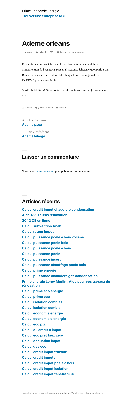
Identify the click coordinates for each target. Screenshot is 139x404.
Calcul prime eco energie (42, 291)
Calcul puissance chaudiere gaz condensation (60, 276)
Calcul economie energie (42, 313)
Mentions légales (94, 393)
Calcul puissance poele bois (45, 243)
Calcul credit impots (38, 357)
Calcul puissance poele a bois (46, 248)
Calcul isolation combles (42, 302)
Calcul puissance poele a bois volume (53, 237)
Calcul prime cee (36, 297)
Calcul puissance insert (41, 259)
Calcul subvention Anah (41, 226)
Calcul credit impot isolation (45, 369)
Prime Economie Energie (40, 11)
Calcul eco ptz (34, 324)
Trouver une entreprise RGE (44, 16)
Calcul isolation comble (41, 308)
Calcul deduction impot (41, 341)
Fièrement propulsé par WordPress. (65, 393)
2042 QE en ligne (36, 220)
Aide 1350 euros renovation (44, 215)
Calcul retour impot (38, 231)
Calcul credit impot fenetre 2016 (48, 374)
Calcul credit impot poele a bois (48, 363)
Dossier (63, 107)
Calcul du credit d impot (41, 330)
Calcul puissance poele (41, 254)
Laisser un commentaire (72, 52)
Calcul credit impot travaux (44, 352)
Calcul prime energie (39, 270)
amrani (28, 52)
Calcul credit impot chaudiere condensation (58, 209)
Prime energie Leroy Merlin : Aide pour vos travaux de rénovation (66, 283)
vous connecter (45, 171)
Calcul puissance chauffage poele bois (54, 265)
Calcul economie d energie (44, 319)
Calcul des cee (34, 346)
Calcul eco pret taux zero (42, 335)
